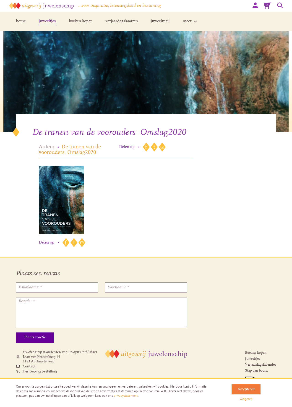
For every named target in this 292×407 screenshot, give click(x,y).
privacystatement (126, 396)
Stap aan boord (256, 370)
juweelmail (160, 21)
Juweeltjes (252, 359)
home (21, 21)
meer (187, 21)
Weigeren (246, 399)
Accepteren (246, 389)
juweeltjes (47, 21)
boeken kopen (81, 21)
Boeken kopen (255, 353)
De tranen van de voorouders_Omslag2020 (70, 149)
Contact (29, 366)
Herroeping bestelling (40, 371)
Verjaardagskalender (260, 365)
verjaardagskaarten (122, 21)
